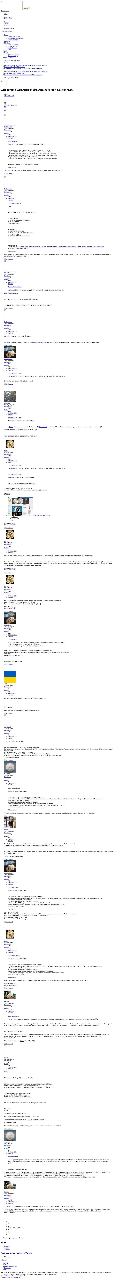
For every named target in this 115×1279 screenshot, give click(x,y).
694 (5, 110)
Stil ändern (4, 1260)
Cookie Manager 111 (7, 1277)
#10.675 (10, 884)
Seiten (6, 25)
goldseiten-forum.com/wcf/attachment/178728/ (58, 246)
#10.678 (10, 1069)
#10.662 (10, 200)
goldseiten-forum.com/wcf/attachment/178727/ (32, 246)
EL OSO (13, 525)
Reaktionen (7, 130)
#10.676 (10, 952)
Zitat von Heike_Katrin (14, 287)
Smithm (22, 1041)
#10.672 (10, 738)
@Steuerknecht (38, 342)
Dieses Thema (8, 17)
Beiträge (6, 133)
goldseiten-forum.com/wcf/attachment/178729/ (85, 246)
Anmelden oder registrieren (12, 60)
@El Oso (7, 342)
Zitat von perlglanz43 (14, 788)
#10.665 (10, 370)
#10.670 (10, 636)
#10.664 (10, 333)
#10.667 (10, 462)
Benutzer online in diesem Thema (16, 1253)
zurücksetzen (16, 1277)
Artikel (6, 23)
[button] (7, 1246)
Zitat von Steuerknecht (14, 203)
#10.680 (10, 1203)
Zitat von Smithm (13, 1156)
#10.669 (10, 597)
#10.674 (10, 841)
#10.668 (10, 552)
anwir (6, 94)
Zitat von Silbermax (13, 1016)
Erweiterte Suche (9, 28)
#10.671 (10, 695)
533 (5, 103)
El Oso (6, 525)
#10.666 (10, 414)
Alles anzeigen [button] (12, 167)
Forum (6, 22)
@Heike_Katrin (12, 293)
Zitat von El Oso (12, 141)
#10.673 (10, 785)
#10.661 (10, 138)
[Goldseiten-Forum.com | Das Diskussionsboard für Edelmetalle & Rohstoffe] (15, 9)
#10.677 (10, 1013)
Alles (5, 14)
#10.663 (10, 284)
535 (5, 107)
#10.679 (10, 1153)
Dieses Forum (8, 19)
